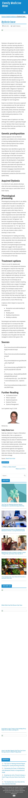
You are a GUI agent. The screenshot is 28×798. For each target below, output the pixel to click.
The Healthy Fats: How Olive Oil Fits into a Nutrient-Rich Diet (13, 577)
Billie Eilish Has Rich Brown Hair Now (12, 605)
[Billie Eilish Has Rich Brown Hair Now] (14, 590)
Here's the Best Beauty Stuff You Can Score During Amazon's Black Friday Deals (14, 751)
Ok (14, 795)
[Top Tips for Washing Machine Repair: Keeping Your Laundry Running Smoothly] (14, 502)
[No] (26, 791)
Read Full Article (10, 458)
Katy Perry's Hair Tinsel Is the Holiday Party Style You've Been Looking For (14, 729)
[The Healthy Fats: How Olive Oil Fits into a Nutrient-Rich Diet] (14, 574)
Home (3, 16)
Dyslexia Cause (5, 462)
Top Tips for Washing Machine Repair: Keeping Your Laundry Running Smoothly (13, 505)
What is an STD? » (21, 469)
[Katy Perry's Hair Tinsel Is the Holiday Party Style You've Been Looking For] (14, 611)
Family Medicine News (11, 4)
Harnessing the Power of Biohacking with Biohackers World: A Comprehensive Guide (13, 530)
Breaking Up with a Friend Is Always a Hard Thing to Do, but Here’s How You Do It (14, 553)
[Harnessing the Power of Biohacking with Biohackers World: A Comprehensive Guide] (14, 527)
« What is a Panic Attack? (9, 467)
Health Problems (11, 16)
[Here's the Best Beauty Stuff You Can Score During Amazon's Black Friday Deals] (14, 736)
